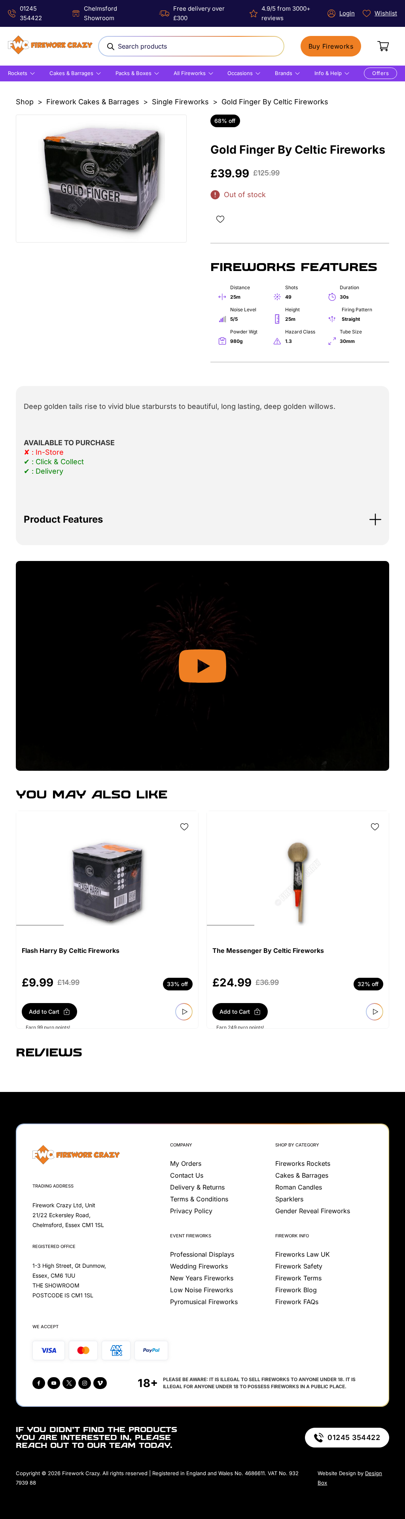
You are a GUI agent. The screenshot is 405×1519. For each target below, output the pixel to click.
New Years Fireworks (201, 1278)
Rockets (17, 73)
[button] (202, 519)
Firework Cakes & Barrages (92, 102)
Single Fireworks (180, 102)
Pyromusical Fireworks (204, 1302)
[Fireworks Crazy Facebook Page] (38, 1383)
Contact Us (186, 1175)
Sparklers (289, 1199)
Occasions (240, 73)
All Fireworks (190, 73)
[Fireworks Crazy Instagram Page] (84, 1383)
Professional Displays (202, 1254)
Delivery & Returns (197, 1187)
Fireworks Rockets (302, 1163)
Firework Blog (296, 1290)
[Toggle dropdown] (32, 73)
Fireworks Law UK (302, 1254)
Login (347, 13)
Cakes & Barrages (71, 73)
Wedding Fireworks (199, 1266)
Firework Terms (298, 1278)
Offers (380, 73)
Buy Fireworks (331, 46)
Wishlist (386, 13)
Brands (283, 73)
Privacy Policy (191, 1211)
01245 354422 (353, 1437)
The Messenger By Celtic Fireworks (268, 950)
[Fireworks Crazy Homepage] (50, 46)
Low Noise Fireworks (201, 1290)
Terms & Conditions (199, 1199)
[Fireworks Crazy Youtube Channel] (53, 1383)
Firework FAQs (296, 1302)
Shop (25, 102)
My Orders (185, 1163)
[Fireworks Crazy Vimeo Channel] (100, 1383)
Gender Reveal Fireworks (312, 1211)
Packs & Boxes (133, 73)
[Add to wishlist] (220, 219)
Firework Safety (298, 1266)
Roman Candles (298, 1187)
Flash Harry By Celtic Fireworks (70, 950)
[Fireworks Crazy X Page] (69, 1383)
